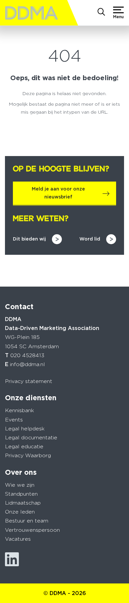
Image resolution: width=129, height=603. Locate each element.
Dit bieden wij (29, 239)
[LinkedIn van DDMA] (12, 559)
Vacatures (18, 539)
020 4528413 (27, 355)
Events (14, 419)
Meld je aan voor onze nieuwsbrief (58, 192)
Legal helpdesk (25, 428)
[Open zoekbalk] (101, 13)
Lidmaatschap (23, 503)
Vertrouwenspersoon (32, 530)
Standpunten (21, 494)
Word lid (89, 239)
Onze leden (20, 512)
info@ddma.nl (27, 364)
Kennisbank (19, 410)
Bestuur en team (26, 521)
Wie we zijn (19, 485)
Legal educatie (24, 446)
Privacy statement (28, 381)
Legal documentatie (31, 437)
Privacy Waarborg (28, 455)
